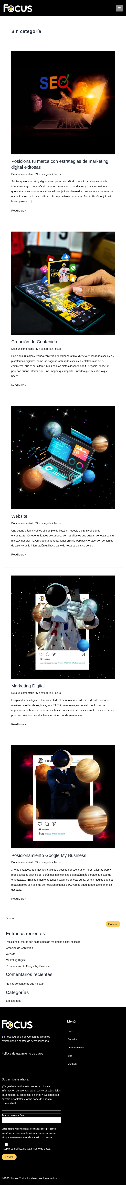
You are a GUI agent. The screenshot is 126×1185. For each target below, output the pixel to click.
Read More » (18, 210)
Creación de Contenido (34, 341)
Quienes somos (76, 1047)
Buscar (10, 918)
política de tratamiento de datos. (32, 1148)
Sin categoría (44, 174)
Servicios (72, 1039)
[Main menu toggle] (119, 8)
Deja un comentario (22, 174)
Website (19, 516)
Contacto (72, 1064)
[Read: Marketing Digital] (63, 627)
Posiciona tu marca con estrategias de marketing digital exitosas (43, 941)
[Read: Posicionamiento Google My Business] (63, 796)
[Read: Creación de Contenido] (63, 282)
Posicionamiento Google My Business (48, 855)
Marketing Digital (28, 685)
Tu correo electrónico (14, 1115)
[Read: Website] (63, 457)
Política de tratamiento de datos (22, 1053)
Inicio (70, 1031)
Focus (14, 1178)
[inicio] (29, 1024)
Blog (70, 1055)
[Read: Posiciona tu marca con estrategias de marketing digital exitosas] (63, 102)
